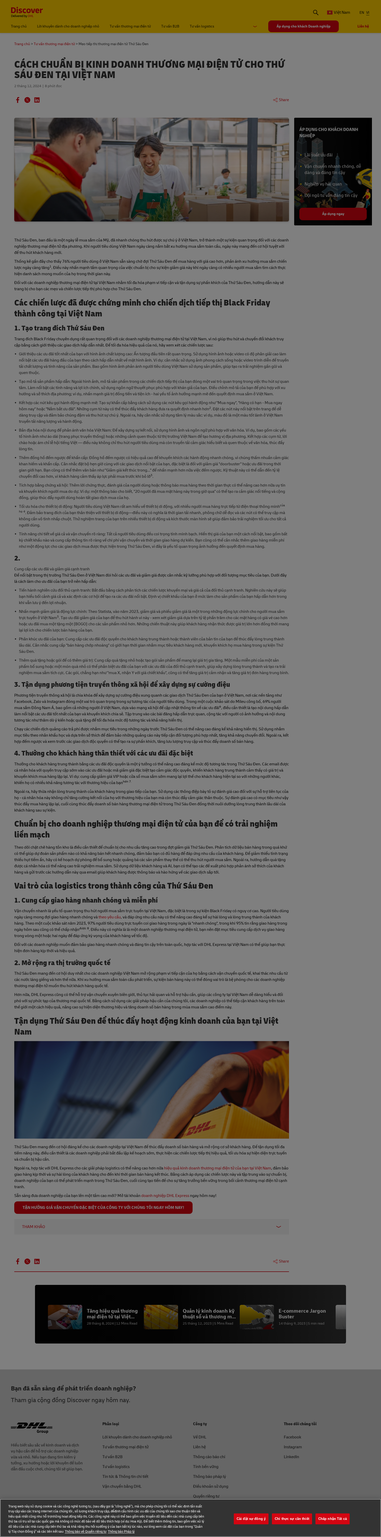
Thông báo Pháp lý (121, 1531)
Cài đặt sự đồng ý (251, 1519)
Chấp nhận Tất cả (332, 1519)
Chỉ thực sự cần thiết (292, 1519)
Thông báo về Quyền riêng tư (86, 1531)
